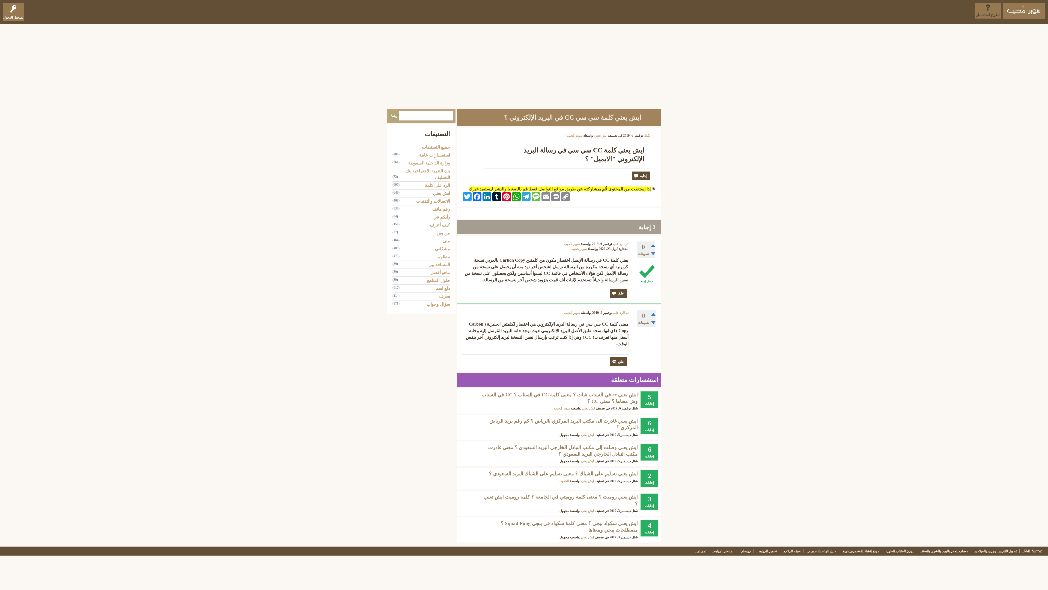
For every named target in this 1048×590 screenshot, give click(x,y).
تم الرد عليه (620, 244)
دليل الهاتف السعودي (822, 551)
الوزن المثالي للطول (900, 551)
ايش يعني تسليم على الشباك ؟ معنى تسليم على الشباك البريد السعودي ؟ (563, 473)
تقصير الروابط (767, 551)
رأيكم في (441, 217)
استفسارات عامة (434, 155)
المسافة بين (439, 264)
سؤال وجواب (438, 304)
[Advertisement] (524, 65)
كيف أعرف (440, 225)
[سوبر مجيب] (1024, 11)
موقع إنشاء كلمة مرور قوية (861, 551)
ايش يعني (600, 135)
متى (446, 240)
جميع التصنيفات (436, 147)
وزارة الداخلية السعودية (429, 163)
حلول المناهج (438, 280)
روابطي (745, 551)
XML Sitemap (1033, 551)
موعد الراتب (792, 551)
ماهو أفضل (440, 272)
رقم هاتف (441, 209)
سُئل (647, 135)
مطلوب (443, 256)
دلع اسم (443, 288)
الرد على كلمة (437, 185)
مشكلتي (442, 248)
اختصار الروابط (723, 551)
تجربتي (701, 551)
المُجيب (564, 481)
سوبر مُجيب (562, 408)
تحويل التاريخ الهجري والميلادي (996, 551)
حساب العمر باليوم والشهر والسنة (944, 551)
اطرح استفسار (988, 15)
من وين (443, 233)
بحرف (444, 296)
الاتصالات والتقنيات (433, 201)
